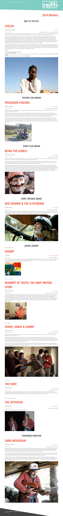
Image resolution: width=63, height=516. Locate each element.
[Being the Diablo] (19, 193)
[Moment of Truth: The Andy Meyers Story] (16, 319)
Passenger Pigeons (17, 102)
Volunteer (20, 2)
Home (6, 2)
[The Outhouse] (19, 430)
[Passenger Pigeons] (18, 141)
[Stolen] (31, 92)
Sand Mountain (15, 440)
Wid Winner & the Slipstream (24, 203)
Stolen (9, 26)
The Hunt (11, 384)
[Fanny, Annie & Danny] (31, 376)
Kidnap (9, 251)
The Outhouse (14, 402)
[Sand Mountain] (31, 502)
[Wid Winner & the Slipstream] (31, 240)
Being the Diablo (16, 151)
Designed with (7, 511)
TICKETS (16, 2)
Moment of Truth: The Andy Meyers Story (28, 285)
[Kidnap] (13, 275)
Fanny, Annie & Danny (19, 327)
